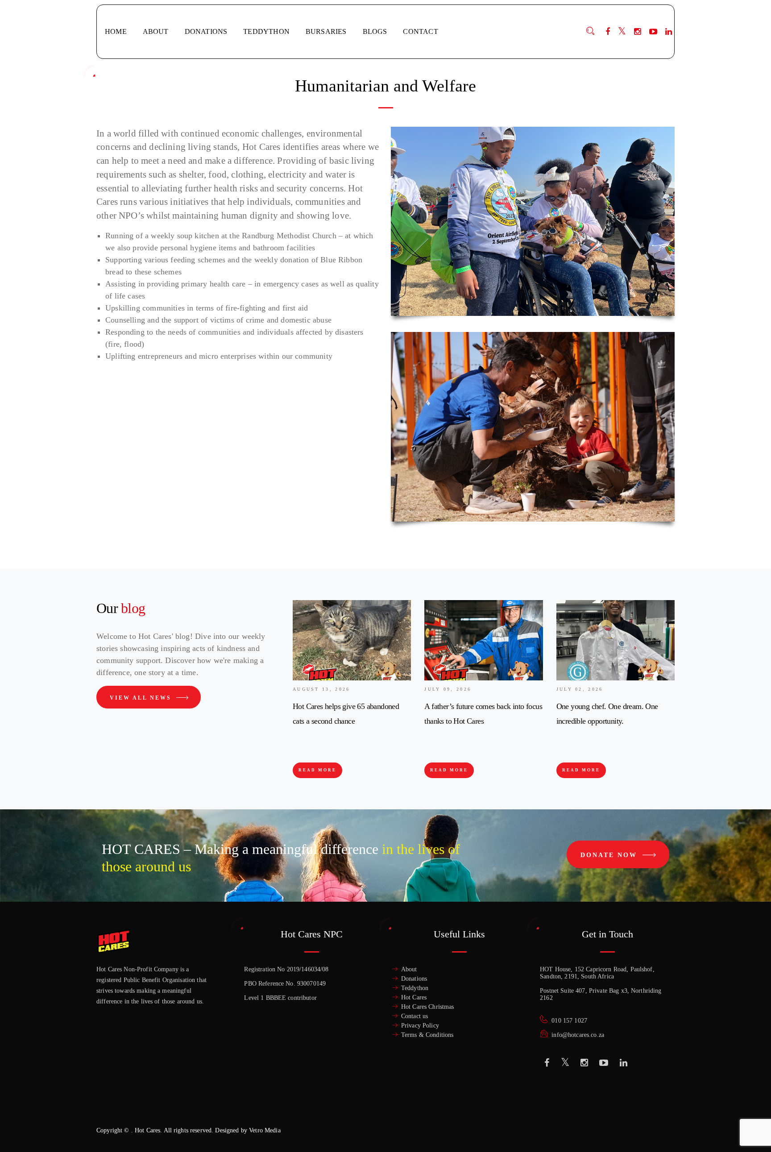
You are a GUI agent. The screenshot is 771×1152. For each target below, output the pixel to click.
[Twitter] (622, 31)
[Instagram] (637, 31)
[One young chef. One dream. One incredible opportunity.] (615, 640)
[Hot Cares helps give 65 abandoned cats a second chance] (352, 640)
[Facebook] (607, 31)
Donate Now (610, 855)
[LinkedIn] (668, 31)
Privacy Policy (420, 1025)
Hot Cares (414, 997)
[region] (116, 1087)
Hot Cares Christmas (427, 1006)
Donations (414, 978)
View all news (142, 698)
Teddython (414, 988)
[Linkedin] (623, 1063)
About (409, 969)
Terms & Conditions (427, 1035)
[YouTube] (653, 31)
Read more (317, 770)
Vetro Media (265, 1130)
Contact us (414, 1016)
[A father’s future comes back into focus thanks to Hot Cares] (483, 640)
